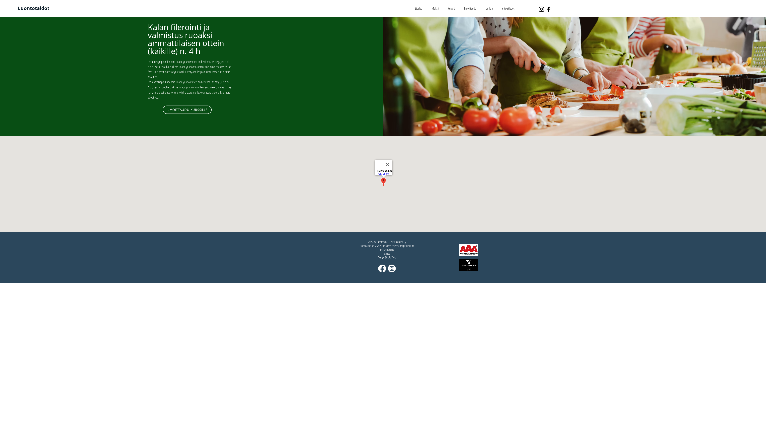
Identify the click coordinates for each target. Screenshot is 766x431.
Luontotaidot (33, 8)
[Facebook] (548, 9)
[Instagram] (541, 9)
